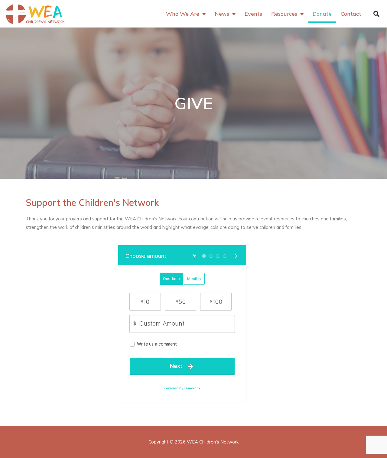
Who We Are (182, 13)
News (222, 13)
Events (253, 13)
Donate (322, 13)
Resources (284, 13)
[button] (376, 14)
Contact (351, 13)
